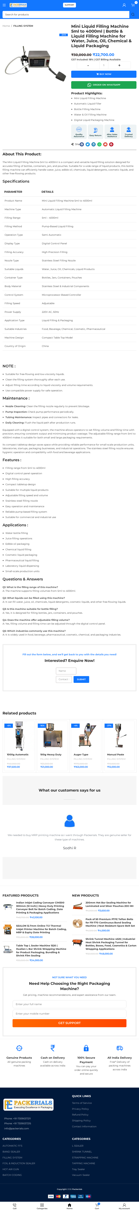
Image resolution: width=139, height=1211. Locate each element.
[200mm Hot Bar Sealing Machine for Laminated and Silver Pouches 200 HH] (77, 906)
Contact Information (84, 1126)
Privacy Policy (80, 1108)
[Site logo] (18, 4)
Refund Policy (80, 1114)
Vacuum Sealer (81, 1175)
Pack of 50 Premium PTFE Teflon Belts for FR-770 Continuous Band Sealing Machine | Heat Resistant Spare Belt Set (110, 922)
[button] (82, 144)
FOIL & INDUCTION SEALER (19, 1163)
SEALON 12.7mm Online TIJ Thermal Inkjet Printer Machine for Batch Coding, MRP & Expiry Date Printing (41, 929)
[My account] (124, 5)
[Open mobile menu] (4, 5)
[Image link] (28, 1104)
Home (6, 25)
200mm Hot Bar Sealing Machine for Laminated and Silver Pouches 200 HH (109, 904)
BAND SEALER (11, 1151)
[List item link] (35, 1118)
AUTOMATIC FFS (12, 1145)
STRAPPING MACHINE (85, 1157)
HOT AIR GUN (11, 1169)
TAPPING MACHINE (83, 1163)
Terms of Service (82, 1102)
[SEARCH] (132, 14)
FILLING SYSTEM (23, 25)
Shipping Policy (81, 1120)
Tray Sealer (78, 1169)
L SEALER (77, 1145)
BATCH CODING (12, 1175)
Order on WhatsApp (106, 84)
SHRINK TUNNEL (82, 1151)
